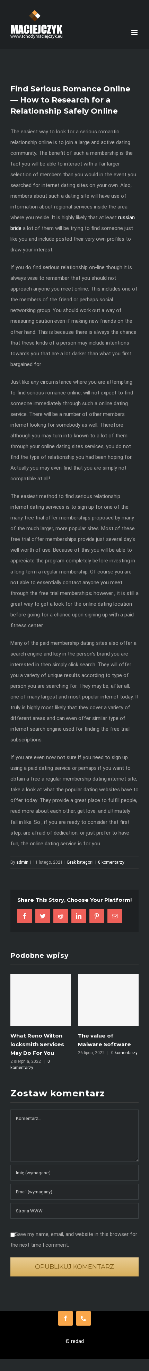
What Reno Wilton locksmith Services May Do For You (33, 1044)
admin (22, 862)
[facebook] (65, 1318)
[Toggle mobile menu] (135, 32)
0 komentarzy (111, 862)
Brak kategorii (80, 862)
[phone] (83, 1318)
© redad (74, 1341)
